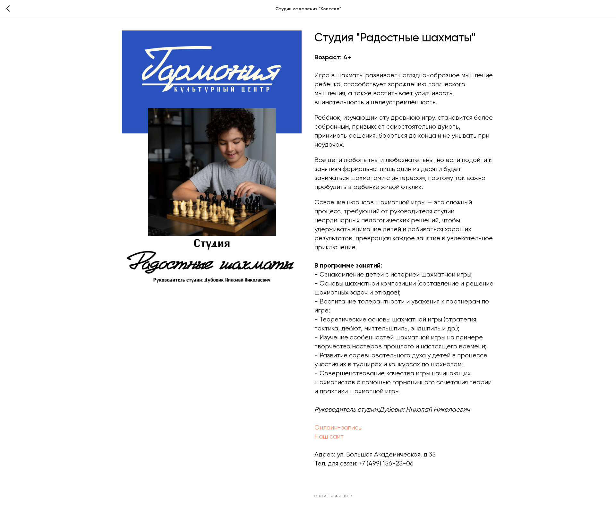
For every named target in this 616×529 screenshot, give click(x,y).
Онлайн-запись (338, 427)
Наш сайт (329, 436)
